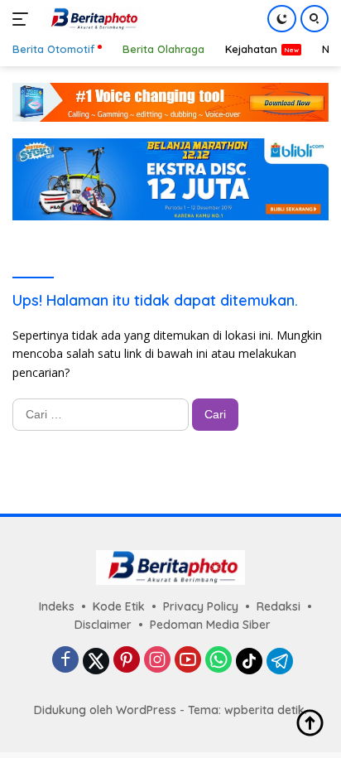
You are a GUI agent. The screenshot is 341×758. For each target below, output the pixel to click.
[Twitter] (96, 661)
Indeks (56, 606)
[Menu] (23, 19)
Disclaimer (103, 624)
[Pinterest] (126, 660)
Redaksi (278, 606)
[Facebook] (65, 660)
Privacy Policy (200, 606)
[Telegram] (280, 661)
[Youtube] (188, 660)
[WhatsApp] (218, 660)
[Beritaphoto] (90, 19)
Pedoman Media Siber (210, 624)
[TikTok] (249, 661)
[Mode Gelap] (281, 18)
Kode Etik (119, 606)
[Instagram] (157, 660)
